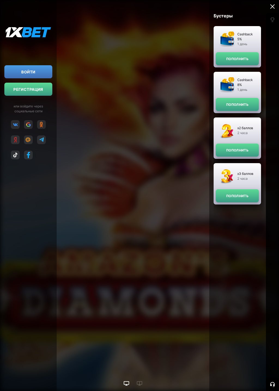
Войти (28, 72)
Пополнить (237, 59)
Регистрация (28, 89)
